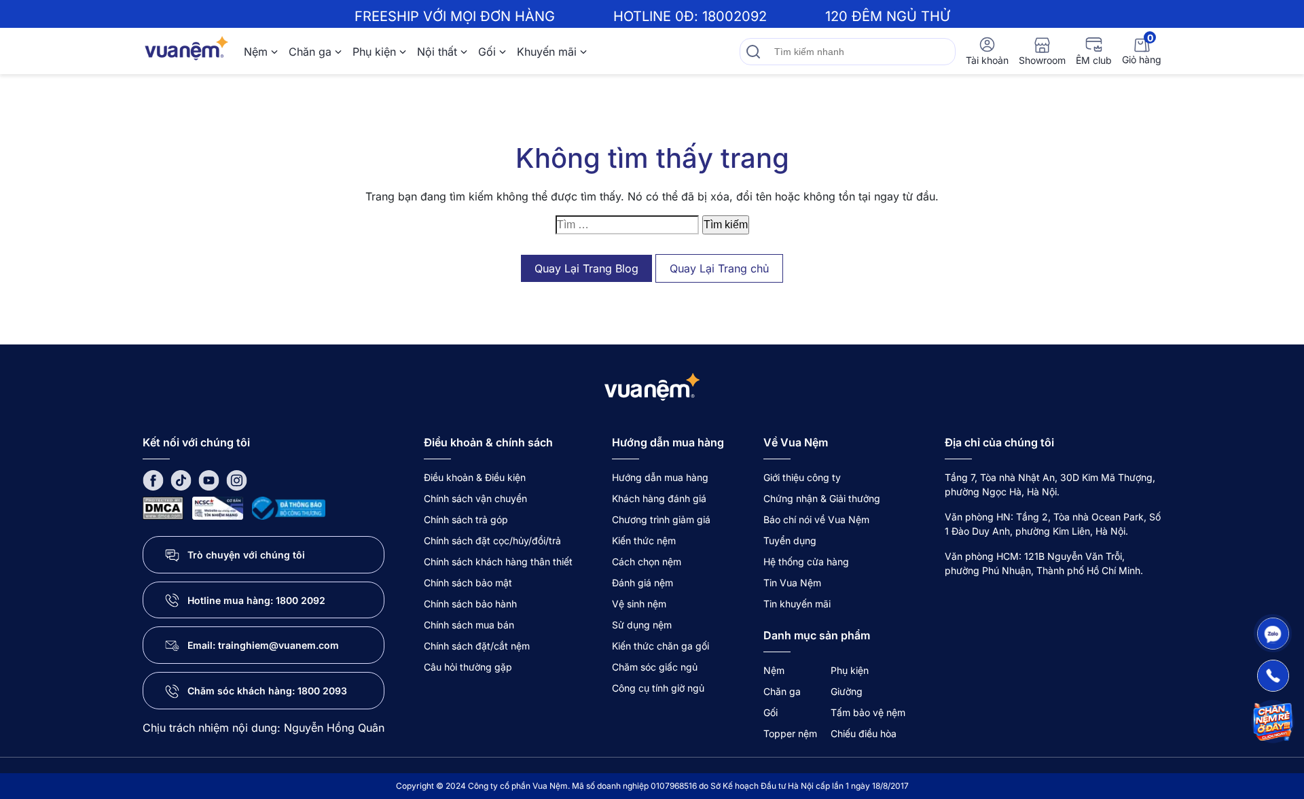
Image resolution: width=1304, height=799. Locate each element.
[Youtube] (208, 479)
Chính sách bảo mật (468, 582)
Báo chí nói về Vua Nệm (816, 519)
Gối (487, 51)
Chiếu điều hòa (863, 733)
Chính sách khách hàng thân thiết (498, 561)
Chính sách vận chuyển (475, 498)
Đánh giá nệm (642, 582)
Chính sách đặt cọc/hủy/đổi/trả (492, 540)
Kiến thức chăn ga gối (660, 646)
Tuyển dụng (789, 540)
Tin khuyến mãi (797, 603)
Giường (847, 691)
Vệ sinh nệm (639, 603)
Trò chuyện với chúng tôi (246, 555)
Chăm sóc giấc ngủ (655, 667)
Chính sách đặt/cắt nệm (477, 646)
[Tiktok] (181, 479)
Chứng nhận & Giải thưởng (821, 498)
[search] (753, 51)
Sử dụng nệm (642, 625)
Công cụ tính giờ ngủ (658, 688)
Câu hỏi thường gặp (468, 667)
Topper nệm (790, 733)
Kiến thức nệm (644, 540)
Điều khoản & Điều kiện (475, 477)
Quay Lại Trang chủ (719, 268)
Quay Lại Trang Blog (586, 268)
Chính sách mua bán (469, 625)
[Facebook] (153, 479)
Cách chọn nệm (646, 561)
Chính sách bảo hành (470, 603)
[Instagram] (236, 479)
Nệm (256, 51)
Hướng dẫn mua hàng (660, 477)
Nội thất (437, 51)
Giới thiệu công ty (802, 477)
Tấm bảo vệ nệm (868, 712)
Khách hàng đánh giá (659, 498)
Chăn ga (310, 51)
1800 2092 (300, 600)
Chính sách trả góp (466, 519)
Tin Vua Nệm (792, 582)
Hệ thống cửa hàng (806, 561)
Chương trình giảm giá (661, 519)
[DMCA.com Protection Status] (163, 507)
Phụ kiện (374, 51)
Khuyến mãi (547, 51)
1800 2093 (322, 690)
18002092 (734, 16)
